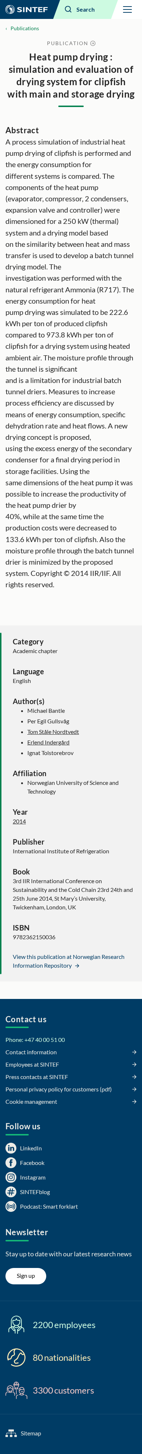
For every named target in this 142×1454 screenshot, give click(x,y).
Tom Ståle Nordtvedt (53, 731)
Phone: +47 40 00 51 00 (35, 1039)
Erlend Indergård (48, 742)
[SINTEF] (26, 9)
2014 (19, 821)
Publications (25, 28)
